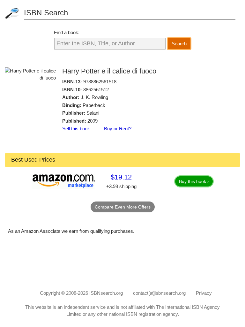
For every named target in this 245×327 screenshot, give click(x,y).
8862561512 (96, 89)
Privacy (204, 293)
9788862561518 (99, 81)
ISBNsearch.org (106, 293)
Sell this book (76, 128)
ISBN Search (46, 12)
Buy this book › (194, 181)
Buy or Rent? (117, 128)
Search (179, 43)
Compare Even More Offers (123, 206)
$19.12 (121, 177)
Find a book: (66, 32)
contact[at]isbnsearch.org (159, 293)
